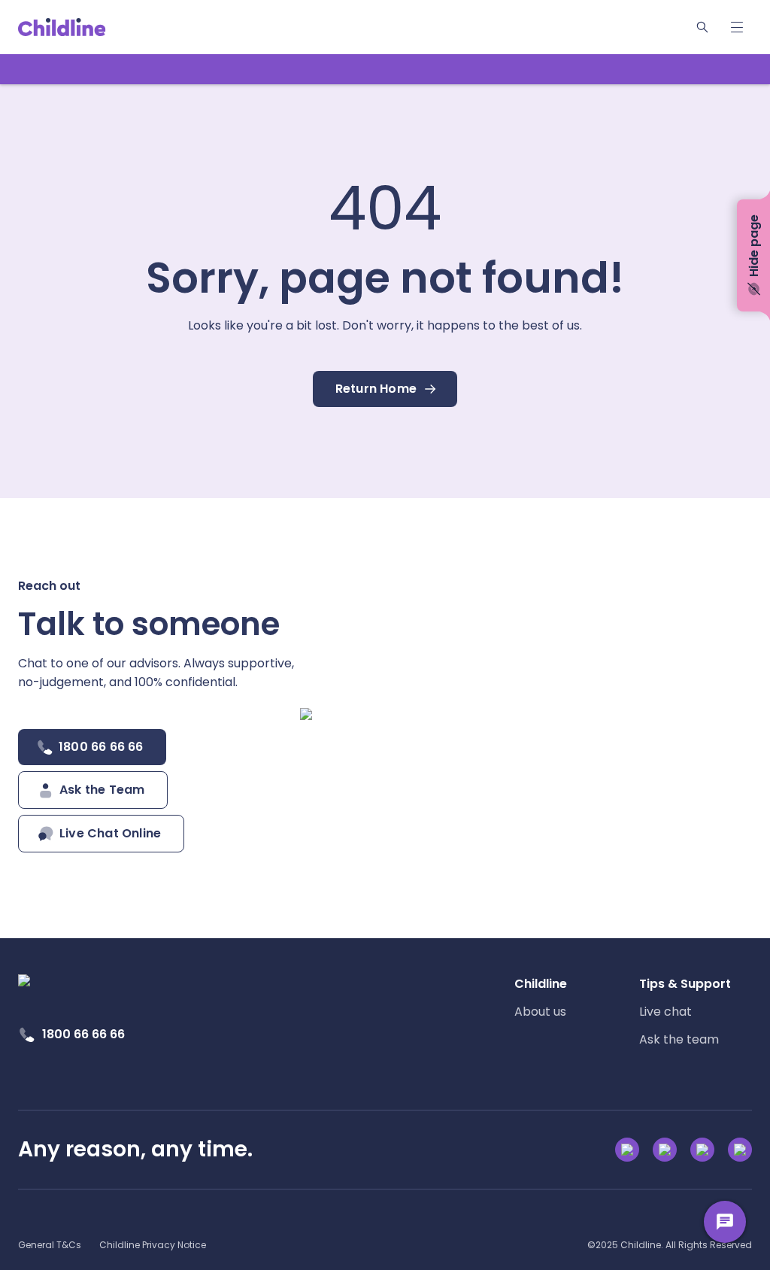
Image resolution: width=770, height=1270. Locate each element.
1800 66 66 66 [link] (83, 1034)
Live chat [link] (665, 1011)
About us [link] (540, 1011)
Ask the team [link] (679, 1039)
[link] (62, 27)
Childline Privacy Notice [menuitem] (152, 1244)
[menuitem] (570, 997)
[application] (385, 635)
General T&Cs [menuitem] (49, 1244)
